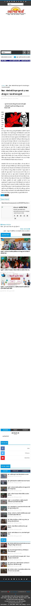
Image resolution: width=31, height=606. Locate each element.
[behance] (21, 1)
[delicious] (25, 1)
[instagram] (23, 1)
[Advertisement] (15, 33)
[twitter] (7, 1)
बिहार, (17, 98)
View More (27, 234)
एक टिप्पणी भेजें (6, 436)
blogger (5, 430)
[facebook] (5, 1)
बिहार (7, 85)
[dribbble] (16, 1)
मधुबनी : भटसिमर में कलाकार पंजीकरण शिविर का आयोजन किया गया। (15, 270)
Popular (15, 471)
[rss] (19, 1)
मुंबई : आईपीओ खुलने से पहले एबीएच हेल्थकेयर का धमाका (18, 474)
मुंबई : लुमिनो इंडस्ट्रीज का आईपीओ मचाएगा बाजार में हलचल (19, 480)
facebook (25, 430)
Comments (25, 471)
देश (9, 57)
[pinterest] (12, 1)
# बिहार (6, 195)
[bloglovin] (14, 1)
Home (2, 85)
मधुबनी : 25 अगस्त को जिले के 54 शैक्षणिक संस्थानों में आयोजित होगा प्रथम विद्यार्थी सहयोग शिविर (15, 287)
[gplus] (9, 1)
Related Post (5, 235)
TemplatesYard (14, 591)
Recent (5, 471)
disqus (15, 430)
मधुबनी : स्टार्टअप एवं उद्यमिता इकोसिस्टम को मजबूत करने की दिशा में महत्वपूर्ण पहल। (15, 252)
